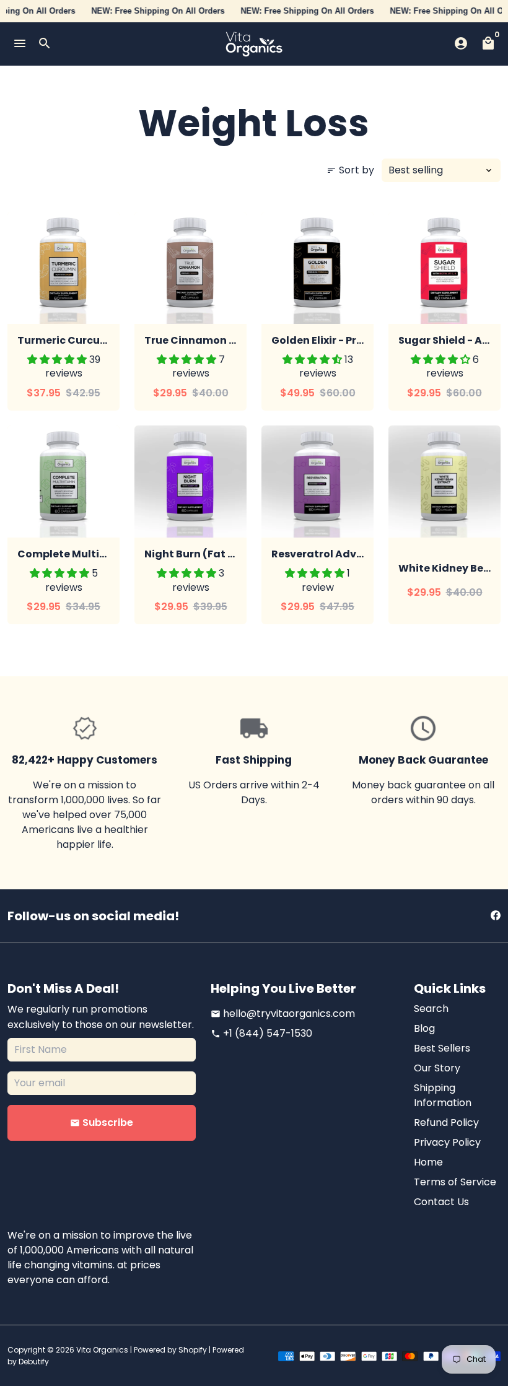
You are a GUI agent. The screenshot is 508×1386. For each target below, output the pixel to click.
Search (431, 1008)
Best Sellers (442, 1048)
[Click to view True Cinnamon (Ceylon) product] (190, 268)
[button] (58, 359)
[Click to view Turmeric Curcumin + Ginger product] (63, 268)
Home (428, 1162)
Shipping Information (442, 1095)
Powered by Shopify (170, 1350)
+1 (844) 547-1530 (261, 1033)
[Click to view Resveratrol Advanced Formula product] (317, 481)
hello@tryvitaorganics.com (283, 1013)
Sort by (350, 170)
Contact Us (441, 1202)
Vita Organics (102, 1350)
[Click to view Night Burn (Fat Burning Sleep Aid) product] (190, 481)
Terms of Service (455, 1182)
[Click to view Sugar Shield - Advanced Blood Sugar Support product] (444, 268)
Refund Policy (446, 1122)
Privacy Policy (447, 1142)
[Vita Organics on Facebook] (496, 916)
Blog (424, 1028)
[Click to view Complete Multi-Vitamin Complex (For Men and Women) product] (63, 481)
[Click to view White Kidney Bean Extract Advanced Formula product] (444, 481)
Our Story (437, 1068)
